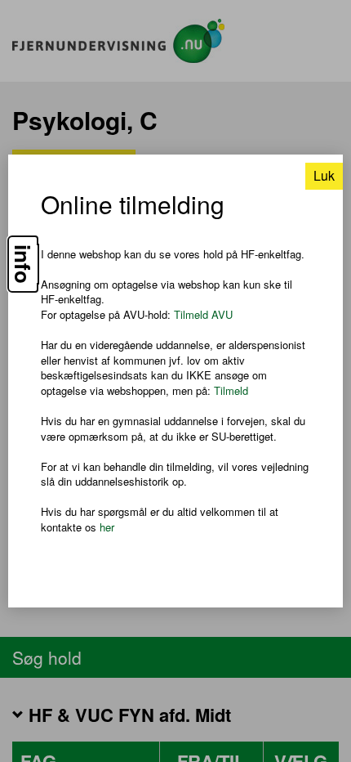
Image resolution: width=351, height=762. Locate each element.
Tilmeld (231, 390)
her (107, 527)
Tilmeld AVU (203, 314)
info (23, 264)
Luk (324, 175)
